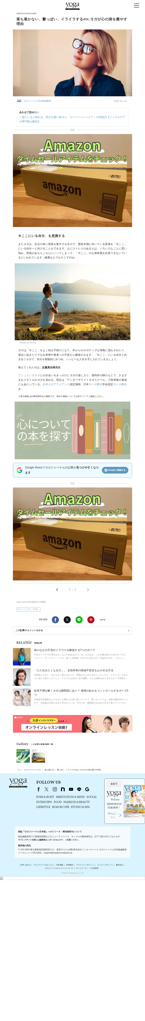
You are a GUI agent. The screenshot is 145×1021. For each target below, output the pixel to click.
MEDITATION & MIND (70, 797)
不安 (36, 609)
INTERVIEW (44, 802)
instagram (54, 789)
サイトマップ (81, 868)
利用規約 (69, 865)
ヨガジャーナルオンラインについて (59, 868)
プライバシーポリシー (85, 865)
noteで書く (102, 619)
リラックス (23, 609)
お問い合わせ (25, 865)
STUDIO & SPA (80, 807)
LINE (79, 619)
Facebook (55, 619)
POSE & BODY (45, 797)
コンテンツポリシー (105, 865)
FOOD (58, 802)
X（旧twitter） (67, 619)
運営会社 (119, 865)
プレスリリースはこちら (43, 865)
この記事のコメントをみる (29, 630)
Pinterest (90, 619)
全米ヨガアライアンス (56, 384)
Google (87, 789)
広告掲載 (59, 865)
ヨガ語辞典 (94, 868)
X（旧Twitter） (46, 789)
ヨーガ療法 (95, 384)
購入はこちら (112, 815)
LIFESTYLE (43, 807)
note (62, 789)
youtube (71, 789)
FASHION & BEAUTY (76, 802)
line (79, 789)
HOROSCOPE (60, 807)
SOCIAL (92, 797)
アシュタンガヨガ (29, 375)
